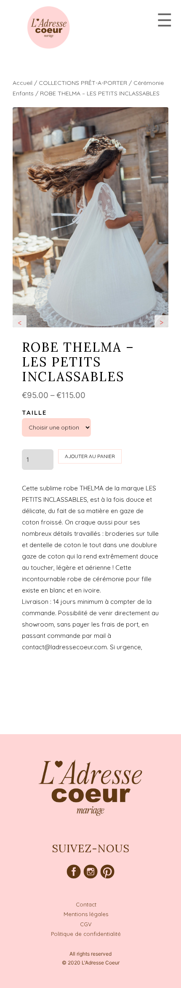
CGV (86, 924)
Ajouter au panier (90, 456)
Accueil (22, 83)
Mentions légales (86, 914)
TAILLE (34, 412)
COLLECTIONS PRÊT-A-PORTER (83, 83)
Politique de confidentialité (86, 933)
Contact (86, 904)
